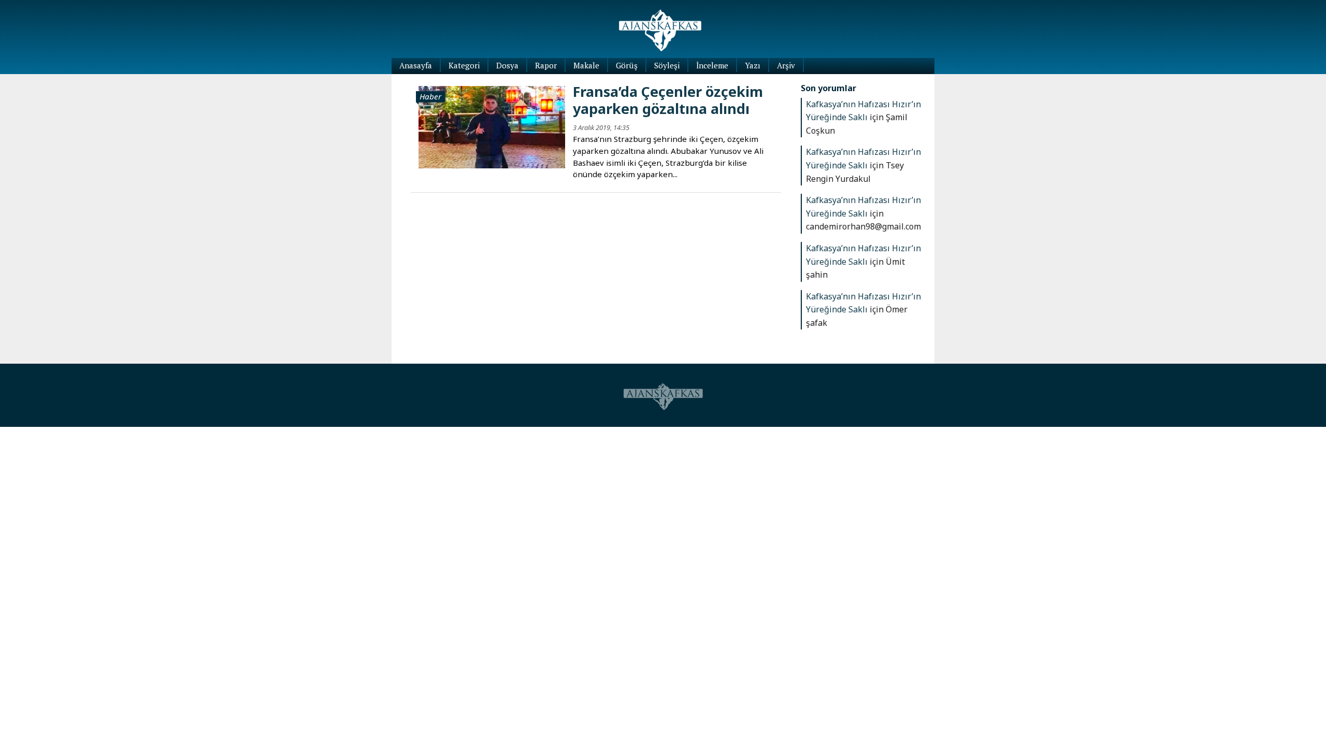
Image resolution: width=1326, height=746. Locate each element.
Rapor (546, 65)
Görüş (627, 65)
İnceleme (712, 65)
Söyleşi (667, 65)
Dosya (507, 65)
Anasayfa (415, 65)
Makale (586, 65)
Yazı (752, 65)
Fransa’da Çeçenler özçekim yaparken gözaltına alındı (668, 100)
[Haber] (492, 126)
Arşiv (786, 65)
